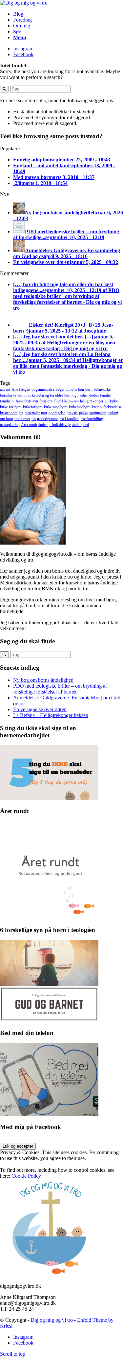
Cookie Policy (26, 1176)
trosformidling (92, 419)
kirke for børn (11, 407)
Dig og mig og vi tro (52, 1320)
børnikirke (8, 395)
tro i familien (69, 419)
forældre (45, 401)
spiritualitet (97, 413)
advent (5, 389)
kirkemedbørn (80, 407)
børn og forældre (50, 395)
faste (19, 401)
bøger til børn (66, 389)
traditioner (22, 419)
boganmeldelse (42, 389)
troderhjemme (47, 419)
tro (33, 419)
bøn (81, 389)
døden (94, 395)
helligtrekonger (91, 401)
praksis (72, 413)
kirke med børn (56, 407)
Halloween (70, 401)
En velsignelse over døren (40, 709)
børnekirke (102, 389)
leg (21, 413)
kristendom (8, 413)
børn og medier (76, 395)
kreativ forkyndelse (107, 407)
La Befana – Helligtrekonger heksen (50, 715)
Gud (57, 401)
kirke (114, 401)
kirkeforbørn (33, 407)
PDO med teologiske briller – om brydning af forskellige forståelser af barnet (60, 689)
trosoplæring (10, 424)
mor (44, 413)
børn (88, 389)
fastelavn (31, 401)
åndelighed (80, 424)
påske (83, 413)
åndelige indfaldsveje (54, 424)
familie (105, 395)
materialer (32, 413)
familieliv (7, 401)
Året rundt (29, 424)
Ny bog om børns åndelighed (43, 680)
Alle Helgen (20, 389)
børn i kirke (26, 395)
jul (107, 401)
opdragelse (57, 413)
